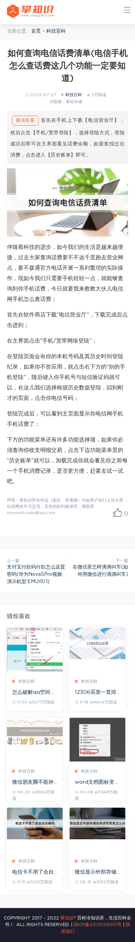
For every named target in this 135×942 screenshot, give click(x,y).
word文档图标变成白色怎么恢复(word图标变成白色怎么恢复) (97, 782)
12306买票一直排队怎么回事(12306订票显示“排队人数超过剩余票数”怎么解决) (96, 693)
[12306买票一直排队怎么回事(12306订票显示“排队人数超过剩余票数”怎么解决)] (97, 643)
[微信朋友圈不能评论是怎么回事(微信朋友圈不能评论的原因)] (35, 732)
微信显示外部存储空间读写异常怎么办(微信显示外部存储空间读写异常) (96, 872)
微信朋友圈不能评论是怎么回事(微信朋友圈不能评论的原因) (34, 782)
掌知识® (68, 918)
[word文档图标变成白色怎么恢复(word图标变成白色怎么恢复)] (97, 740)
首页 (36, 31)
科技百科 (56, 31)
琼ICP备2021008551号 (98, 925)
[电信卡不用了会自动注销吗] (35, 823)
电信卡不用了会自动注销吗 (33, 872)
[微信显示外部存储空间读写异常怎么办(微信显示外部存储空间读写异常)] (97, 823)
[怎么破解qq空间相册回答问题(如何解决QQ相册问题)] (35, 650)
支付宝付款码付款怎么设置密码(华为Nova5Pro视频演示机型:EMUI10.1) (36, 574)
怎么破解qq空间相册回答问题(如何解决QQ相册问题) (34, 693)
